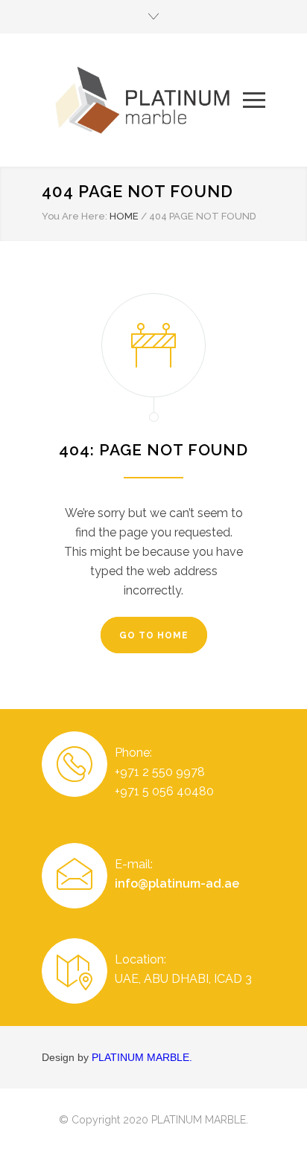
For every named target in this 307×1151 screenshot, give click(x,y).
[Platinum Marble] (142, 100)
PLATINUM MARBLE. (142, 1057)
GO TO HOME (154, 635)
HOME (124, 216)
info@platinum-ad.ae (177, 883)
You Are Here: (74, 216)
